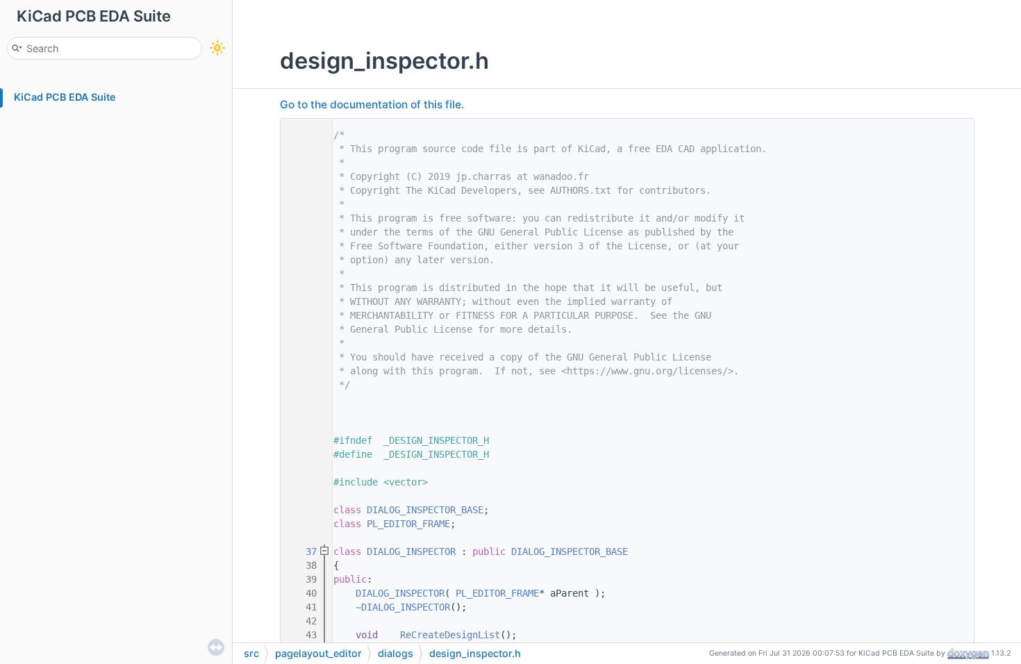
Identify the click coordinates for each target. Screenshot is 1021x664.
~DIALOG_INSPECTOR (403, 607)
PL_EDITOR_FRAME (408, 523)
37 (303, 551)
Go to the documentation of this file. (372, 104)
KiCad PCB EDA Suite (65, 97)
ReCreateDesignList (450, 634)
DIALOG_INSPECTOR (411, 551)
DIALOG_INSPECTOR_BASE (425, 509)
